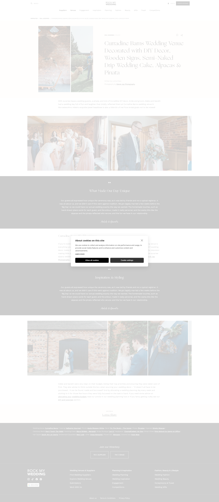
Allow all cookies (92, 260)
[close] (142, 240)
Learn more (79, 254)
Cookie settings (127, 260)
